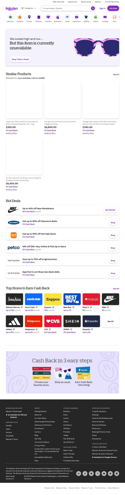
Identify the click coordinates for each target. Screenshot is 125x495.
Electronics (96, 428)
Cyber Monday (68, 454)
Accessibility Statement (43, 457)
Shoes (94, 435)
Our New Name (40, 418)
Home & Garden (98, 422)
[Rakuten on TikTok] (85, 473)
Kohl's (65, 415)
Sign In (102, 8)
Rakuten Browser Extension (102, 454)
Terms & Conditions (42, 442)
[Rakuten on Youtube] (104, 473)
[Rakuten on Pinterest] (110, 473)
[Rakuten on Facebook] (91, 473)
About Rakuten (113, 488)
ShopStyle (10, 436)
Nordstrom (67, 425)
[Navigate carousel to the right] (119, 17)
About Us (38, 415)
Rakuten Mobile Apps (14, 411)
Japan (8, 429)
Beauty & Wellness (99, 425)
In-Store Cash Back (99, 447)
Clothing (95, 415)
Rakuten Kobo (74, 488)
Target (65, 435)
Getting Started (40, 411)
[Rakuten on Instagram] (78, 473)
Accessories (96, 439)
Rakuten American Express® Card (104, 450)
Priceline (66, 432)
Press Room (39, 428)
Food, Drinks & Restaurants (102, 418)
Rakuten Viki (49, 488)
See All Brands (68, 439)
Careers (38, 432)
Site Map (38, 439)
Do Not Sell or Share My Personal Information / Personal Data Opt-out (47, 451)
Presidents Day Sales (71, 461)
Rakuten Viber (61, 488)
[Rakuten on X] (97, 473)
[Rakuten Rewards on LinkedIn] (116, 473)
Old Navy (66, 428)
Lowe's (65, 418)
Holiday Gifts (68, 457)
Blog (36, 435)
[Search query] (93, 8)
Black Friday (68, 450)
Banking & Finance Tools (101, 432)
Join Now (113, 8)
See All (116, 74)
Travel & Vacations (99, 411)
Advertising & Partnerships (45, 422)
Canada (8, 425)
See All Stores (68, 442)
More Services (100, 488)
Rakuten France (12, 439)
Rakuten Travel (87, 488)
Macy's (65, 422)
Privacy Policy (40, 445)
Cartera (9, 432)
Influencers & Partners (43, 425)
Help (36, 461)
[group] (24, 108)
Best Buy (66, 411)
